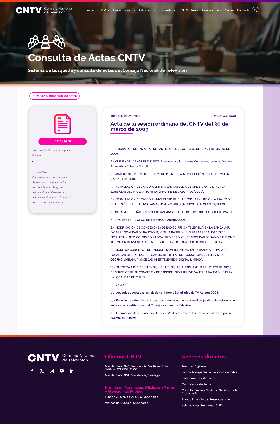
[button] (255, 10)
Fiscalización (122, 10)
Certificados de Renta (196, 384)
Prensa (229, 10)
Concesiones (211, 10)
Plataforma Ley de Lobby (199, 378)
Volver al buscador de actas (56, 96)
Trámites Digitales (194, 366)
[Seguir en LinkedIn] (71, 371)
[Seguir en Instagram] (52, 371)
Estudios (145, 10)
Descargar (62, 141)
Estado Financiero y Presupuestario (206, 399)
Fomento (165, 10)
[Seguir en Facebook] (32, 371)
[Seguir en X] (42, 371)
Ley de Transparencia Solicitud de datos (209, 372)
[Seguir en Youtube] (62, 371)
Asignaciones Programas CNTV (202, 405)
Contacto (243, 10)
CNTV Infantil (189, 10)
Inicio (90, 10)
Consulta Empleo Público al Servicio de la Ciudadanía (209, 391)
